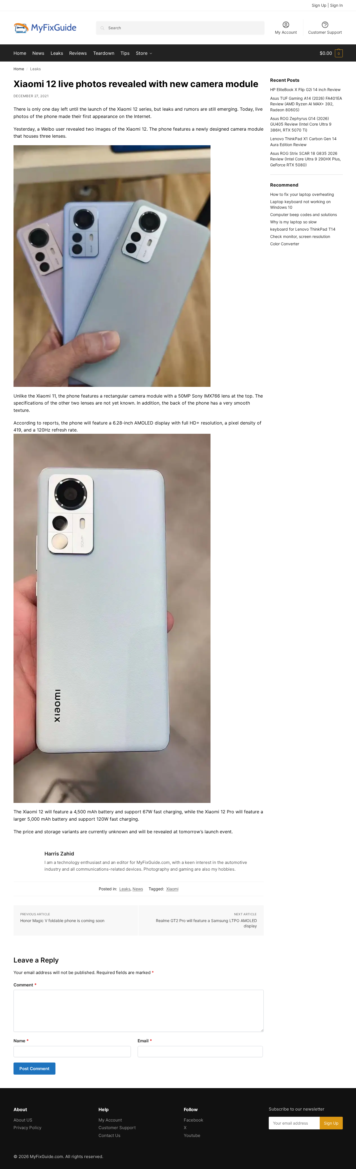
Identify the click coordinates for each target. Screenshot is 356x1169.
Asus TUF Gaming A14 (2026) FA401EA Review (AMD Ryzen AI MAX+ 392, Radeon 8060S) (306, 104)
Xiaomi (172, 888)
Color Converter (284, 243)
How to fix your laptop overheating (302, 194)
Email (145, 1040)
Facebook (193, 1120)
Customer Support (325, 32)
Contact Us (109, 1135)
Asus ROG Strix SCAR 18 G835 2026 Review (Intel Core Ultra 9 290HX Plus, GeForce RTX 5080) (305, 159)
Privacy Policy (27, 1127)
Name (21, 1040)
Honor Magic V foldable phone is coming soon (62, 920)
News (138, 888)
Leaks (124, 888)
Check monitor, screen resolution (300, 236)
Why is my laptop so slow (293, 221)
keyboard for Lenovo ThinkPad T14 (302, 229)
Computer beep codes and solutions (303, 214)
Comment (25, 985)
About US (23, 1120)
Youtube (192, 1135)
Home (19, 69)
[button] (331, 53)
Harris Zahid (59, 854)
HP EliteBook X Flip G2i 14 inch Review (305, 89)
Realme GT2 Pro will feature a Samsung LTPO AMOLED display (206, 923)
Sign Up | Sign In (327, 5)
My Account (286, 32)
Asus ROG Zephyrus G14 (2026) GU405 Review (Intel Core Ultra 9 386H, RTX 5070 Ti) (301, 124)
